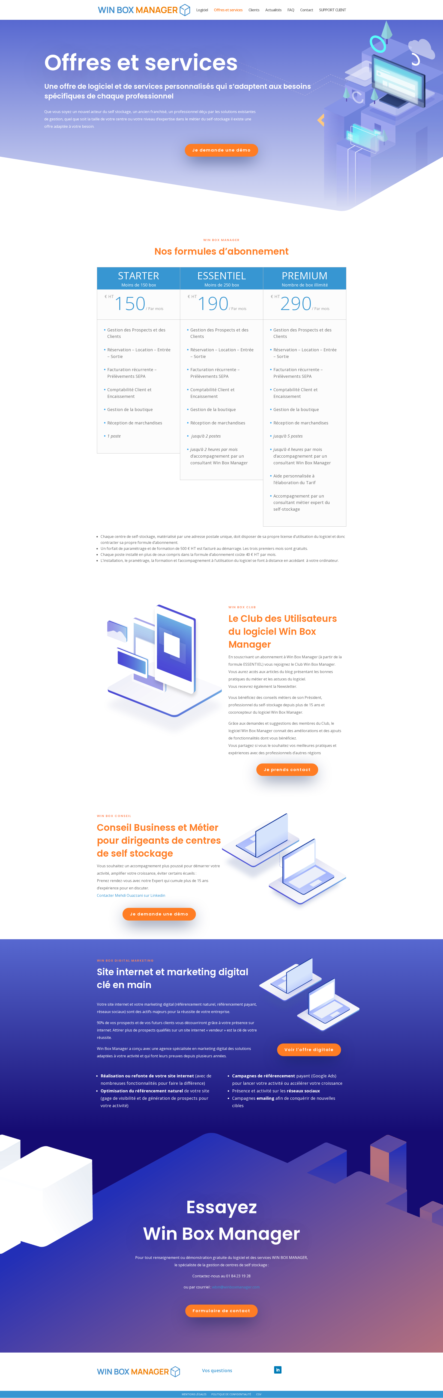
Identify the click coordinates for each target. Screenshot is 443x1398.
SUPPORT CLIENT (332, 10)
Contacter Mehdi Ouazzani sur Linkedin (131, 895)
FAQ (290, 10)
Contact (306, 10)
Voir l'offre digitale (309, 1049)
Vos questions (217, 1371)
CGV (258, 1394)
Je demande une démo (221, 150)
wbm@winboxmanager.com (236, 1287)
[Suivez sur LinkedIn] (277, 1370)
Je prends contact (287, 769)
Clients (253, 10)
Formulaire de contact (221, 1311)
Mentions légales (194, 1394)
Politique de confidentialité (231, 1394)
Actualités (273, 10)
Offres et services (228, 10)
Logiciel (202, 10)
